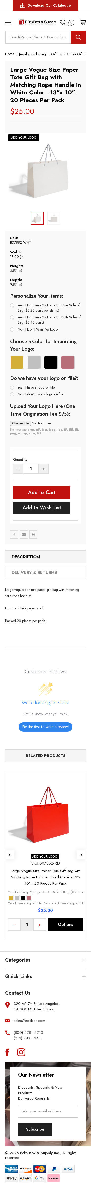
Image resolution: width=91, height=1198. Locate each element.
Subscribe (35, 1129)
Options (65, 924)
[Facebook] (14, 534)
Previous (9, 854)
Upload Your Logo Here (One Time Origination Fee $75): (42, 410)
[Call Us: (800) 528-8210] (63, 22)
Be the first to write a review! (45, 726)
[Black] (23, 898)
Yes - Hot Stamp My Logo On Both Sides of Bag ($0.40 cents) (49, 320)
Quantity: (20, 459)
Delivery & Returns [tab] (34, 572)
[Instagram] (21, 1052)
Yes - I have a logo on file (36, 387)
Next (81, 854)
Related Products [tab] (45, 755)
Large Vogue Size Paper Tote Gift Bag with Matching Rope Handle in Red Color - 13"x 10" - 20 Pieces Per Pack (45, 877)
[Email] (24, 534)
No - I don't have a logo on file (40, 394)
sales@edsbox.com (29, 1020)
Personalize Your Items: (36, 296)
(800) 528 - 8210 (28, 1032)
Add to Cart (42, 492)
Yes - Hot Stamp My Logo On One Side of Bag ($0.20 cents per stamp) (49, 308)
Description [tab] (26, 557)
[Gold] (11, 898)
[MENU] (9, 21)
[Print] (33, 534)
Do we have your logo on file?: (44, 378)
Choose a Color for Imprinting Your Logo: (43, 345)
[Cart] (83, 22)
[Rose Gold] (29, 898)
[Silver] (17, 898)
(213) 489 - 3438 (28, 1038)
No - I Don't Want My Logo (38, 329)
